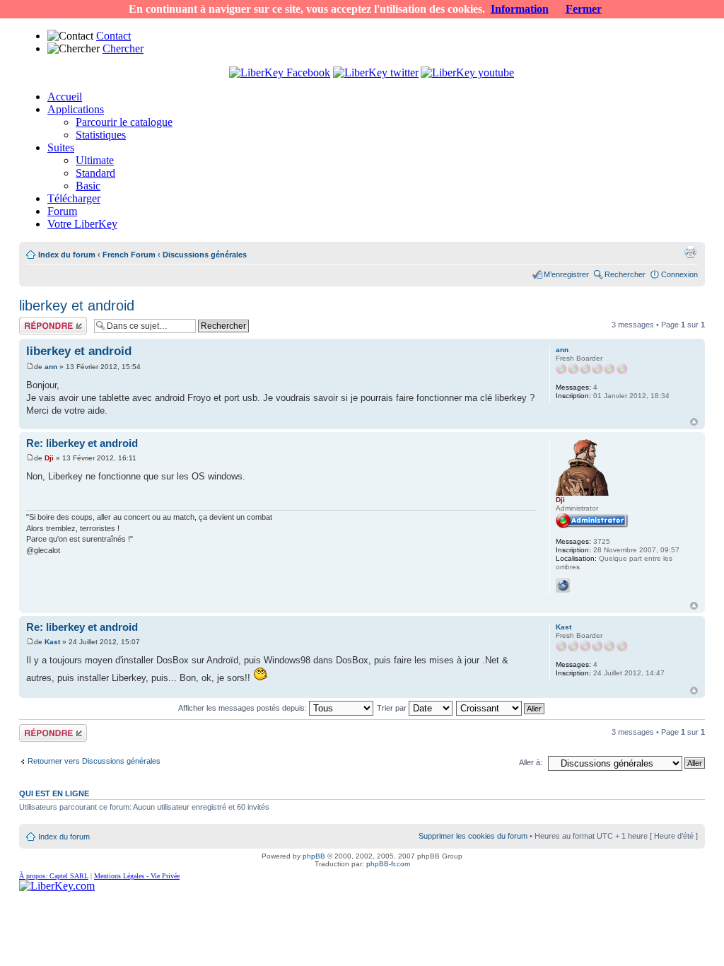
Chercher (123, 48)
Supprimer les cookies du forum (473, 836)
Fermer (584, 9)
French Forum (129, 254)
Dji (49, 458)
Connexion (679, 274)
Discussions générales (205, 254)
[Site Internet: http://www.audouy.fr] (563, 585)
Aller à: (530, 762)
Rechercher (625, 274)
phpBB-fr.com (388, 864)
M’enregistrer (566, 274)
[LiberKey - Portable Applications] (57, 886)
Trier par (393, 708)
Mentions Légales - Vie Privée (137, 876)
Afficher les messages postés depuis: (243, 708)
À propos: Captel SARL (53, 876)
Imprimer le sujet (690, 251)
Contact (113, 36)
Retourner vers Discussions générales (94, 761)
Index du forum (66, 254)
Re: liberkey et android (82, 443)
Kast (52, 642)
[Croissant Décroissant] (501, 708)
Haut (694, 422)
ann (51, 367)
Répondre (36, 321)
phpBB (314, 856)
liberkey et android (76, 305)
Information (520, 9)
